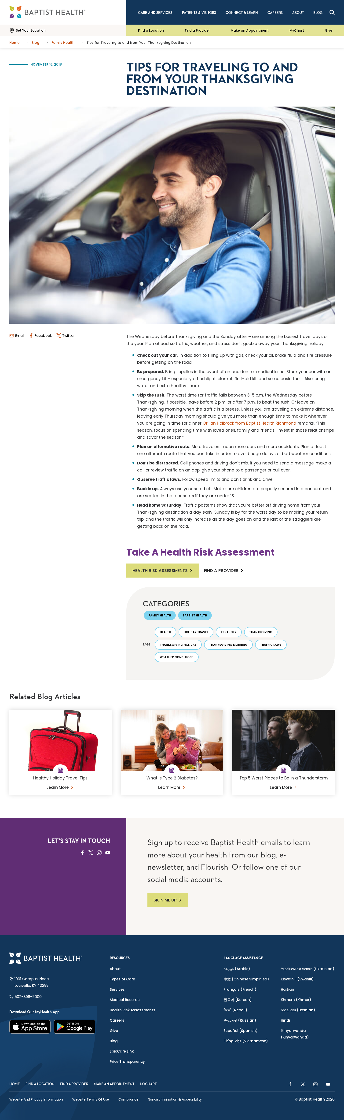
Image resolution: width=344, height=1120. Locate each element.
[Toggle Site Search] (332, 12)
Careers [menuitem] (275, 13)
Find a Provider (197, 30)
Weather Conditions (177, 657)
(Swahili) (297, 979)
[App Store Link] (30, 1027)
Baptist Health (195, 615)
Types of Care (122, 979)
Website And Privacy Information (36, 1099)
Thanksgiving (260, 632)
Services (117, 989)
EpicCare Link (122, 1051)
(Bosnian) (298, 1010)
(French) (240, 989)
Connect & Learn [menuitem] (242, 13)
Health (165, 632)
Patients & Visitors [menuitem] (199, 13)
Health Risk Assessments (160, 570)
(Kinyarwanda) (295, 1034)
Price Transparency (127, 1061)
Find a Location (151, 30)
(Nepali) (235, 1010)
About (115, 968)
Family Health (160, 615)
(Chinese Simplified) (246, 979)
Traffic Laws (271, 645)
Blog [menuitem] (317, 13)
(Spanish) (241, 1030)
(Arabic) (237, 968)
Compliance (128, 1099)
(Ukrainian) (307, 968)
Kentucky (229, 632)
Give (328, 30)
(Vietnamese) (246, 1040)
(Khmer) (296, 999)
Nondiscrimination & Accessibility (175, 1099)
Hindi (285, 1020)
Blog (114, 1040)
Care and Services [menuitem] (155, 13)
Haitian (287, 989)
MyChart (296, 30)
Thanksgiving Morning (228, 645)
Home (14, 1084)
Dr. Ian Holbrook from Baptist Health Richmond (249, 423)
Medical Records (125, 999)
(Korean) (238, 999)
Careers (117, 1020)
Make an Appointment (250, 30)
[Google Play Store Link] (74, 1027)
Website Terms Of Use (90, 1099)
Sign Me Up (165, 900)
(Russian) (240, 1020)
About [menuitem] (298, 13)
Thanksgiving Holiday (178, 645)
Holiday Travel (196, 632)
